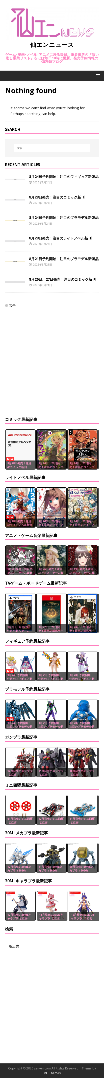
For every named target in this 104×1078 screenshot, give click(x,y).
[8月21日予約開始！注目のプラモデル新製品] (15, 259)
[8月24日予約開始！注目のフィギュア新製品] (15, 177)
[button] (97, 75)
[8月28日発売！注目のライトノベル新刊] (15, 238)
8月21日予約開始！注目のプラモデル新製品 (64, 258)
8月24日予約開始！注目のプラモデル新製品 (64, 217)
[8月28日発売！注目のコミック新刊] (15, 197)
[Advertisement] (52, 360)
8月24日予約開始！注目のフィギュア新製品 (64, 176)
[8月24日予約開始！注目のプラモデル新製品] (15, 218)
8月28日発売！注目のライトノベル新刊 (60, 238)
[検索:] (52, 148)
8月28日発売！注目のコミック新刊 (57, 197)
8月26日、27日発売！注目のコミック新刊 (62, 279)
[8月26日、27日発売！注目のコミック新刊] (15, 279)
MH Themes (52, 1073)
